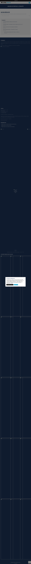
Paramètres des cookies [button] (10, 284)
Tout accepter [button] (16, 284)
